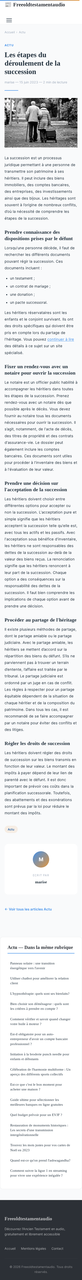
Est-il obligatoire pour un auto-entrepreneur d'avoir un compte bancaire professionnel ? (39, 1039)
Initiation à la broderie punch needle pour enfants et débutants (39, 1056)
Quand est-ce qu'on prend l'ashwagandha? (40, 1160)
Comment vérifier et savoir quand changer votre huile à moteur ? (40, 1021)
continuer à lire (60, 339)
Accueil (10, 32)
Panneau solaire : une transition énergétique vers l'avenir (32, 965)
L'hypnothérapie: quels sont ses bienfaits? (39, 993)
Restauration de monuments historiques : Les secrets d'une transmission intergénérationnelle (39, 1130)
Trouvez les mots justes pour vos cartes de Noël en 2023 (40, 1147)
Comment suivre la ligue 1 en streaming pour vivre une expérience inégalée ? (38, 1173)
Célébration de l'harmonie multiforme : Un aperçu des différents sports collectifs (40, 1071)
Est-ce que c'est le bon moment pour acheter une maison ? (36, 1086)
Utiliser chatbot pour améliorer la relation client (39, 980)
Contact (57, 1248)
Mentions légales (33, 1248)
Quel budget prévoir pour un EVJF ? (36, 1115)
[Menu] (9, 20)
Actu (22, 32)
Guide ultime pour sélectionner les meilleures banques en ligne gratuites (36, 1102)
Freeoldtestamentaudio (35, 5)
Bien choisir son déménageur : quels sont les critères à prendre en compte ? (39, 1006)
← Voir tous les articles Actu (28, 909)
